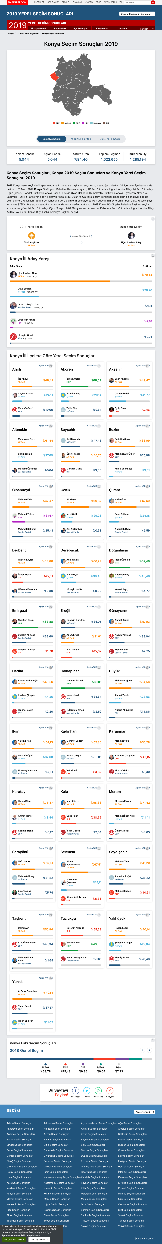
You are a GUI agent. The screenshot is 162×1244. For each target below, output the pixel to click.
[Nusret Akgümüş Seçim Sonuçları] (111, 711)
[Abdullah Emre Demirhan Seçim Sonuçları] (14, 992)
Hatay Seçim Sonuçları (19, 1171)
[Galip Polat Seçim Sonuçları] (63, 817)
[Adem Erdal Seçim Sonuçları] (63, 636)
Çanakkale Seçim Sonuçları (59, 1150)
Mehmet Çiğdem (124, 680)
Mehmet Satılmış (27, 529)
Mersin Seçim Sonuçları (57, 1198)
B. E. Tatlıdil (72, 649)
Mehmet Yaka (122, 740)
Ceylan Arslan (25, 393)
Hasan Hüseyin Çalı (76, 957)
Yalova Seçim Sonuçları (94, 1226)
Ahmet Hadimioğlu (28, 680)
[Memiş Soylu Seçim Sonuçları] (111, 958)
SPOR (98, 2)
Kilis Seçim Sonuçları (93, 1188)
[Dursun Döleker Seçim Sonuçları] (14, 651)
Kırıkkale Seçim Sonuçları (132, 1182)
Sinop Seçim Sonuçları (19, 1215)
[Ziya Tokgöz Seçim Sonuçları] (14, 892)
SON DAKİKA (53, 2)
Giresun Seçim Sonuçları (58, 1166)
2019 (18, 25)
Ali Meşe (71, 499)
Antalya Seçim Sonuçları (131, 1128)
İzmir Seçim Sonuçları (19, 1177)
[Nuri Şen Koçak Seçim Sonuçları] (14, 621)
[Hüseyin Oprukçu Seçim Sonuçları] (63, 621)
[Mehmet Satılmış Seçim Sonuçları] (14, 530)
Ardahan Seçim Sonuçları (21, 1134)
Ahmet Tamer (25, 815)
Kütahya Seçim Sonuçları (58, 1193)
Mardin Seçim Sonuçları (20, 1198)
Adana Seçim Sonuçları (19, 1123)
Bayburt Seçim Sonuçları (95, 1139)
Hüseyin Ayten (26, 559)
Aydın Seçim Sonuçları (93, 1134)
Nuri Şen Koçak (26, 620)
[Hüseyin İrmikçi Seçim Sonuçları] (63, 590)
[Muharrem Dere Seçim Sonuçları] (14, 440)
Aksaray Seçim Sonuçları (20, 1128)
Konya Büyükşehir (81, 236)
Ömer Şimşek (122, 830)
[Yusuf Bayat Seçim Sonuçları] (14, 1007)
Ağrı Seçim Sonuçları (130, 1123)
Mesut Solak (121, 649)
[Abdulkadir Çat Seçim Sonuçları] (111, 877)
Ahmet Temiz (122, 695)
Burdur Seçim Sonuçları (131, 1144)
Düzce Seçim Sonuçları (94, 1155)
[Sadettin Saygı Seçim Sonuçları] (111, 440)
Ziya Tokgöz (24, 891)
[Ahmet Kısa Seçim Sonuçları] (63, 561)
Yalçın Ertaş (24, 740)
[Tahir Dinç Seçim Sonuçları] (63, 409)
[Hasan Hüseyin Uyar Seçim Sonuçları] (13, 305)
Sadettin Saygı (122, 439)
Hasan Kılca (24, 801)
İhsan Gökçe (73, 830)
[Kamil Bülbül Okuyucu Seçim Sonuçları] (111, 757)
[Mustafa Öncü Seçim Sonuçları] (14, 409)
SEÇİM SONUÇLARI (113, 2)
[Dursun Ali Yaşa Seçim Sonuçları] (14, 636)
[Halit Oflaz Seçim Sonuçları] (111, 501)
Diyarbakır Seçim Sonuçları (59, 1155)
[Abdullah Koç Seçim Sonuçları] (111, 576)
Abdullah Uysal (123, 529)
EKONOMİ (77, 2)
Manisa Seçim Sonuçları (131, 1193)
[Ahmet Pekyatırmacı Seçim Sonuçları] (63, 864)
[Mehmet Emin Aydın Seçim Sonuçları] (14, 960)
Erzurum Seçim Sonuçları (95, 1161)
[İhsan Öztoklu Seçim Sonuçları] (111, 561)
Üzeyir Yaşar (73, 453)
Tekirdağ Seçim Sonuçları (21, 1220)
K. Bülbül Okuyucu (125, 755)
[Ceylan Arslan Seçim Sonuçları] (14, 395)
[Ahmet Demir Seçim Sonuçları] (111, 621)
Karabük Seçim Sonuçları (95, 1177)
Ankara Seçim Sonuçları (94, 1128)
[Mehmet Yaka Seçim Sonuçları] (111, 742)
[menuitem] (58, 82)
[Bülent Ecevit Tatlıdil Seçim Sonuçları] (63, 651)
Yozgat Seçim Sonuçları (131, 1226)
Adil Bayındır (73, 439)
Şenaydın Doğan (124, 942)
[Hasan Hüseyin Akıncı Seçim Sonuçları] (14, 771)
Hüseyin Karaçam (27, 589)
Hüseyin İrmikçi (74, 589)
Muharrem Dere (26, 439)
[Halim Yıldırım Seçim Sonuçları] (14, 1022)
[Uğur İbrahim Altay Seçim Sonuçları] (13, 274)
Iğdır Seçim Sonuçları (56, 1171)
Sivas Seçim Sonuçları (56, 1215)
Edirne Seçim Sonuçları (131, 1155)
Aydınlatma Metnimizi (13, 1235)
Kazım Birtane (25, 830)
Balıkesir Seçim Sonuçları (132, 1134)
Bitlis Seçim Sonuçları (56, 1144)
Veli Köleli (71, 770)
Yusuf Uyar (72, 574)
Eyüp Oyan (121, 408)
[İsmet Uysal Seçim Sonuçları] (63, 696)
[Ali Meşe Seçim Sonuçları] (63, 501)
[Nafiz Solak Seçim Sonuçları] (14, 863)
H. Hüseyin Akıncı (27, 770)
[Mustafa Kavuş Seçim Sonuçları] (111, 802)
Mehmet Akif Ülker (125, 453)
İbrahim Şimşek (26, 695)
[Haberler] (17, 3)
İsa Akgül (23, 378)
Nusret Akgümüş (124, 710)
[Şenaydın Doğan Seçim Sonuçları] (111, 944)
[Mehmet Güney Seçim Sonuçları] (14, 877)
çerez (54, 1226)
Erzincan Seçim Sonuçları (58, 1161)
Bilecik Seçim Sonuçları (131, 1139)
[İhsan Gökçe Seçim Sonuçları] (63, 832)
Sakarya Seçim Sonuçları (58, 1209)
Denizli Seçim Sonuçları (20, 1155)
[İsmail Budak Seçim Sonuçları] (63, 944)
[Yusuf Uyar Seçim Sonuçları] (63, 576)
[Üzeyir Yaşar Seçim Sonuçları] (63, 455)
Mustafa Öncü (25, 408)
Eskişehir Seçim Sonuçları (132, 1161)
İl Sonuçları (60, 28)
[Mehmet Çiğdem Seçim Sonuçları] (111, 681)
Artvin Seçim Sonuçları (56, 1134)
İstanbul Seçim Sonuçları (132, 1171)
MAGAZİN (88, 2)
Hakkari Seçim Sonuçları (131, 1166)
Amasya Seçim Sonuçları (57, 1128)
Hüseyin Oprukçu (75, 620)
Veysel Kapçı (121, 589)
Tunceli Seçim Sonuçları (131, 1220)
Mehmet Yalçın (26, 514)
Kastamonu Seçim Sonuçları (59, 1182)
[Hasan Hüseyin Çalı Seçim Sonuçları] (63, 958)
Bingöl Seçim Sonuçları (20, 1144)
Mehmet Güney (26, 876)
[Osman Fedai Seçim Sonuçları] (111, 395)
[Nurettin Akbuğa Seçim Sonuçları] (63, 929)
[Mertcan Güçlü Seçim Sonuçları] (63, 470)
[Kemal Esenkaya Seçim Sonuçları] (111, 470)
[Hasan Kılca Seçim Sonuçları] (14, 802)
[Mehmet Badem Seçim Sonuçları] (63, 742)
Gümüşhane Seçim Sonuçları (97, 1166)
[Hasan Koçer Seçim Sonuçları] (111, 929)
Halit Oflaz (120, 499)
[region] (31, 1234)
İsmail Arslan (73, 378)
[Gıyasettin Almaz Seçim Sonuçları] (13, 321)
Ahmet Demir (122, 620)
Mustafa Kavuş (123, 801)
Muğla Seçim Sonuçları (94, 1198)
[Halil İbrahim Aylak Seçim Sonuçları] (63, 711)
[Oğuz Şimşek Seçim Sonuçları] (13, 290)
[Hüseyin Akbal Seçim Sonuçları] (13, 336)
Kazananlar (102, 28)
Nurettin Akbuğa (75, 927)
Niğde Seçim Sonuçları (56, 1204)
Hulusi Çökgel (73, 755)
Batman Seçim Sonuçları (57, 1139)
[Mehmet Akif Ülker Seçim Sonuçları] (111, 455)
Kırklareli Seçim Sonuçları (21, 1188)
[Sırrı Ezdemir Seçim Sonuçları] (14, 455)
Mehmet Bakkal (74, 680)
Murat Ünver (73, 801)
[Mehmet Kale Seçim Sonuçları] (14, 501)
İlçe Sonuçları (81, 28)
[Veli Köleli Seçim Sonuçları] (63, 771)
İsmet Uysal (72, 695)
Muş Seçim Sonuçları (130, 1198)
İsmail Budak (73, 942)
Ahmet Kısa (72, 559)
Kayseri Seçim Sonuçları (94, 1182)
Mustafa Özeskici (27, 468)
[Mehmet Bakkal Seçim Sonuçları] (63, 681)
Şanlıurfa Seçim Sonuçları (95, 1215)
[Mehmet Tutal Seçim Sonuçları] (111, 863)
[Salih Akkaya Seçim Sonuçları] (111, 380)
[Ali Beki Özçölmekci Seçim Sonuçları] (14, 944)
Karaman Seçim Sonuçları (132, 1177)
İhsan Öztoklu (122, 559)
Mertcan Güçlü (74, 468)
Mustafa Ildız (122, 770)
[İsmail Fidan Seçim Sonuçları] (14, 576)
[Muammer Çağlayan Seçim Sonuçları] (63, 882)
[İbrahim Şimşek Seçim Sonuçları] (14, 696)
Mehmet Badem (74, 740)
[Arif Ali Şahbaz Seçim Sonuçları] (63, 530)
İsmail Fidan (24, 574)
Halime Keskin (25, 710)
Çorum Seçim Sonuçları (131, 1150)
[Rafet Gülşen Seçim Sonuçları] (111, 515)
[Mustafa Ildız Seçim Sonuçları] (111, 771)
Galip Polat (72, 815)
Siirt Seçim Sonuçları (130, 1209)
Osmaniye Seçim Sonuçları (133, 1204)
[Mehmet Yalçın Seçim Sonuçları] (14, 515)
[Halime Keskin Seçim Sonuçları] (14, 711)
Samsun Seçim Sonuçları (95, 1209)
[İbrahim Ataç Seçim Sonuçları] (63, 395)
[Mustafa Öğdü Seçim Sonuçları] (14, 757)
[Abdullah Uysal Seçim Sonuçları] (111, 530)
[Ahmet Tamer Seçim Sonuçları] (14, 817)
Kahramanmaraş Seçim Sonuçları (62, 1177)
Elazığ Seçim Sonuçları (19, 1161)
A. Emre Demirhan (27, 991)
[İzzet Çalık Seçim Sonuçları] (63, 515)
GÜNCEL (66, 2)
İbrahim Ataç (73, 393)
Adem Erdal (72, 634)
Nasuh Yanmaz (123, 634)
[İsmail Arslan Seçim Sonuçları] (63, 380)
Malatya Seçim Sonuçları (94, 1193)
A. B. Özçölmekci (27, 942)
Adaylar (123, 28)
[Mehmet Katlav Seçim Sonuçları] (111, 892)
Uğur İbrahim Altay (131, 242)
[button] (149, 1050)
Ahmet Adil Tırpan (76, 897)
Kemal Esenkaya (123, 468)
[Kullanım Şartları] (145, 1238)
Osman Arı (23, 927)
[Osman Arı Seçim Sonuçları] (14, 929)
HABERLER (39, 2)
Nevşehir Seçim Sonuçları (21, 1204)
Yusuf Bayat (24, 1006)
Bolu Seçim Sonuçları (93, 1144)
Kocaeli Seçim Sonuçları (131, 1188)
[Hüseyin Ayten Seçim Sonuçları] (14, 561)
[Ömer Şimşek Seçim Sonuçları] (111, 832)
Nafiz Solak (24, 861)
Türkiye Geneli (38, 28)
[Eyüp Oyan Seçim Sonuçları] (111, 409)
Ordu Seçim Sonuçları (93, 1204)
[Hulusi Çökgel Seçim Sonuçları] (63, 757)
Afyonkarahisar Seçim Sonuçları (99, 1123)
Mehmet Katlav (123, 891)
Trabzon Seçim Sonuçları (95, 1220)
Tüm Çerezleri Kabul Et (14, 1239)
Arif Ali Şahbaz (74, 529)
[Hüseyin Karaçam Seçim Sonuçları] (14, 590)
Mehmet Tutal (122, 861)
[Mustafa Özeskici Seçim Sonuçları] (14, 470)
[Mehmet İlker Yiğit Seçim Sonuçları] (111, 817)
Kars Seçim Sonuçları (19, 1182)
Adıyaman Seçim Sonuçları (59, 1123)
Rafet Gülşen (122, 514)
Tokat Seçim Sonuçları (56, 1220)
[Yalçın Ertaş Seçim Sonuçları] (14, 742)
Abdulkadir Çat (123, 876)
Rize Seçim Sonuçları (18, 1209)
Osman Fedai (122, 393)
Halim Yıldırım (25, 1020)
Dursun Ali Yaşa (26, 634)
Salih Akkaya (122, 378)
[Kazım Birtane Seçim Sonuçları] (14, 832)
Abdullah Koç (122, 574)
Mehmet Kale (25, 499)
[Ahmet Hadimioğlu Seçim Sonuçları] (14, 681)
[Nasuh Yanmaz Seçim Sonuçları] (111, 636)
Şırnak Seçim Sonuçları (131, 1215)
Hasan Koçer (121, 927)
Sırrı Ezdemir (25, 453)
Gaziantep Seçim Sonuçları (22, 1166)
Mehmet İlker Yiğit (124, 815)
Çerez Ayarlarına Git (39, 1239)
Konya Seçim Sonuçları (19, 1193)
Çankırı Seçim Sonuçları (94, 1150)
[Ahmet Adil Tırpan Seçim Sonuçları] (63, 898)
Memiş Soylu (122, 957)
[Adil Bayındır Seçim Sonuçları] (63, 440)
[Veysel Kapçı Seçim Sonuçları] (111, 590)
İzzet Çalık (72, 514)
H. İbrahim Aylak (75, 710)
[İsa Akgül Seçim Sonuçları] (14, 380)
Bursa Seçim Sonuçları (19, 1150)
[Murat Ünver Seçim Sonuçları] (63, 802)
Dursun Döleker (26, 649)
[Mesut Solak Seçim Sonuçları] (111, 651)
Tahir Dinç (71, 408)
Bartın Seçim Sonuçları (19, 1139)
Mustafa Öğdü (25, 755)
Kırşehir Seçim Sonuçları (58, 1188)
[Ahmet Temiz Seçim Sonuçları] (111, 696)
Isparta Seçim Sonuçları (94, 1171)
